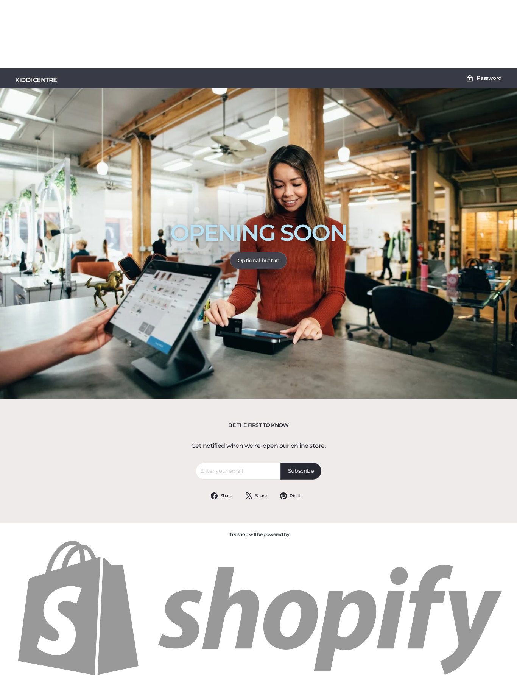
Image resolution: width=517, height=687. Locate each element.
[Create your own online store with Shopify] (258, 676)
